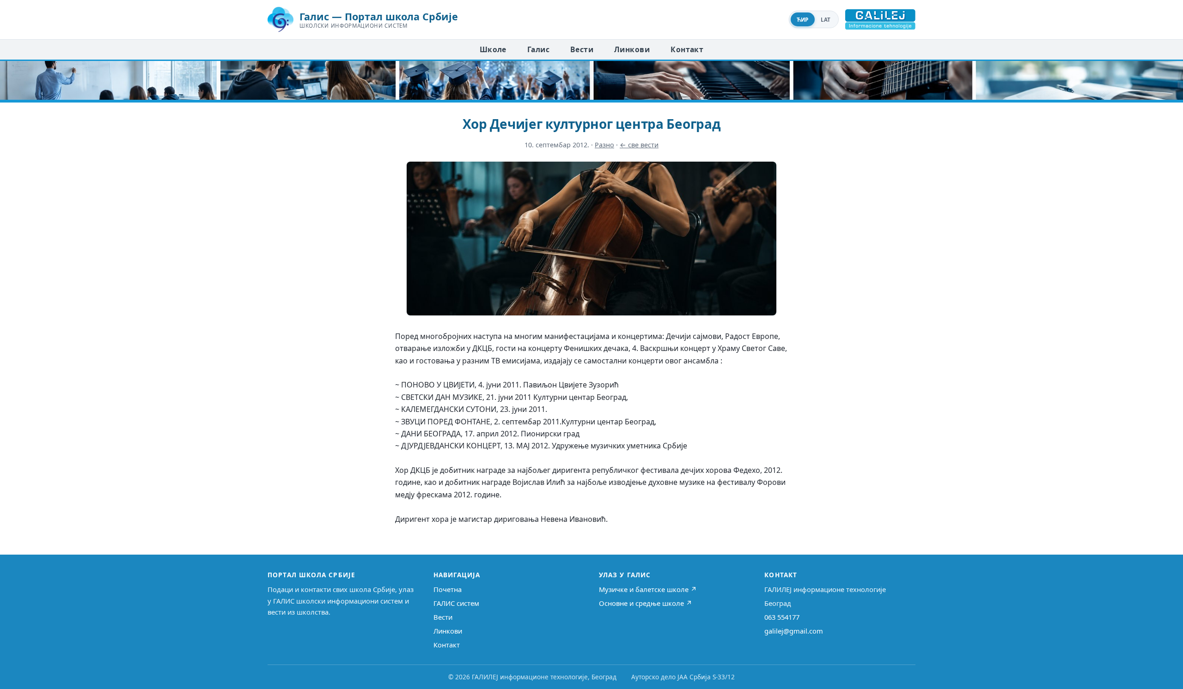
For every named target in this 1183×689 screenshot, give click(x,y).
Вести (581, 49)
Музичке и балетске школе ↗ (648, 589)
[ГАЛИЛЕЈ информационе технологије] (880, 19)
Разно (604, 144)
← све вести (639, 144)
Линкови (632, 49)
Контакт (687, 49)
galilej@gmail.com (793, 630)
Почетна (447, 589)
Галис (538, 49)
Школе (493, 49)
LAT (826, 19)
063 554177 (781, 617)
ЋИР (803, 19)
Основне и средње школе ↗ (645, 603)
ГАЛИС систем (456, 603)
